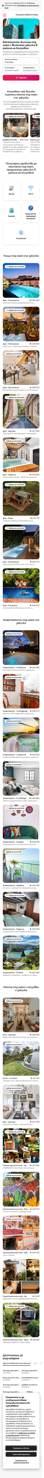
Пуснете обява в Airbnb (27, 14)
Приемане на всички (21, 1448)
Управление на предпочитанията (21, 1461)
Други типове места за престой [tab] (16, 1363)
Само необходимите (21, 1454)
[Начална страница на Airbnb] (4, 14)
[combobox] (21, 62)
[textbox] (12, 70)
